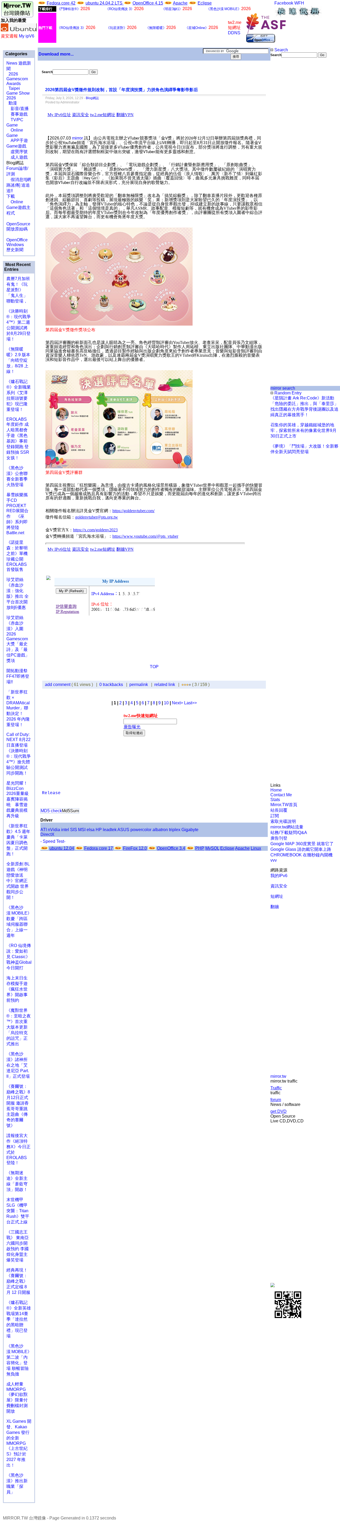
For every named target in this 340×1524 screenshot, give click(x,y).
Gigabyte (189, 829)
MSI (82, 829)
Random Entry (287, 393)
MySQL (212, 848)
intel (65, 829)
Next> (178, 703)
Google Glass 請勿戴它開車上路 (300, 849)
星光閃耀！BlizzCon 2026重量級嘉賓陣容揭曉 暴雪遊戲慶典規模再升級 (17, 799)
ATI (43, 829)
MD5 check (51, 811)
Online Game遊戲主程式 (18, 207)
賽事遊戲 (17, 114)
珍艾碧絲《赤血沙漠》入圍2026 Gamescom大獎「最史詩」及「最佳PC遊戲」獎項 (17, 639)
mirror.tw (278, 1076)
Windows (15, 244)
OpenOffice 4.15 (148, 3)
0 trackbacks (111, 684)
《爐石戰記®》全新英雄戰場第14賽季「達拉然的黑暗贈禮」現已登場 (18, 1319)
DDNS (234, 33)
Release (51, 793)
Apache (180, 3)
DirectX (47, 834)
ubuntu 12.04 (61, 848)
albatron (160, 829)
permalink (138, 684)
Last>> (190, 703)
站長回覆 (278, 810)
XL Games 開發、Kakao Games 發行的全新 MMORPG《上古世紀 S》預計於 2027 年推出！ (18, 1443)
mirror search (282, 388)
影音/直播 (17, 108)
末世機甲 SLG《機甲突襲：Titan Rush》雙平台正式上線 (17, 1210)
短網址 (276, 896)
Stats (275, 799)
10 (166, 703)
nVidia (54, 829)
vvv (273, 860)
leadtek (110, 829)
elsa (91, 829)
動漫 (12, 103)
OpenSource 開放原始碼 (18, 223)
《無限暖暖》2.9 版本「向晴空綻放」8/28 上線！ (18, 360)
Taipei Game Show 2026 (18, 93)
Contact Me (281, 795)
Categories (15, 54)
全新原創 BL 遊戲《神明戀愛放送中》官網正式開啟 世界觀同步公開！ (17, 881)
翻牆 (274, 906)
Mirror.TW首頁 (283, 804)
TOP (154, 666)
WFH (299, 3)
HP (99, 829)
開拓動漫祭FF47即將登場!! (17, 676)
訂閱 (274, 816)
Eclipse (205, 3)
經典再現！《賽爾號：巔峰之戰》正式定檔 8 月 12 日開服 (18, 1281)
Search (280, 50)
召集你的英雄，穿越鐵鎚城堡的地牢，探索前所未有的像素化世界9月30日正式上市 (303, 430)
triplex (174, 829)
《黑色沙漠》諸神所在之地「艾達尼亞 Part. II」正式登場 (18, 1065)
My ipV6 (26, 36)
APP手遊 (17, 140)
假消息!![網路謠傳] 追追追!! (18, 185)
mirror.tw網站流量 (286, 827)
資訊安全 (278, 886)
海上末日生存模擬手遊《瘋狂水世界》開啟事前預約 (17, 989)
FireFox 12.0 (135, 848)
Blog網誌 (92, 98)
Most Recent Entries (17, 267)
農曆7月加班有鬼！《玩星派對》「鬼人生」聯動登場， (18, 289)
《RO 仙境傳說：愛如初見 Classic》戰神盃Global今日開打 (19, 956)
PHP (199, 848)
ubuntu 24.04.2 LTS (105, 3)
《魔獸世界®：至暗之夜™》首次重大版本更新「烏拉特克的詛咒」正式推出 (18, 1027)
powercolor (140, 829)
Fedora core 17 (98, 848)
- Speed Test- (52, 841)
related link (164, 684)
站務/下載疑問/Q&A (288, 832)
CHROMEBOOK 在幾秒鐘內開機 (301, 855)
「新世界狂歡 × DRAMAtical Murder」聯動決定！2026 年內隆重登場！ (18, 708)
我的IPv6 (278, 875)
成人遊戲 (17, 157)
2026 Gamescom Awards (17, 79)
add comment (58, 684)
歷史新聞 (14, 249)
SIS (73, 829)
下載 (10, 196)
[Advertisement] (288, 146)
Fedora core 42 (61, 3)
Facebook (283, 3)
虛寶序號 (17, 151)
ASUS (123, 829)
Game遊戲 (16, 146)
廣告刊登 (278, 838)
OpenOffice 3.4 (171, 848)
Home (276, 790)
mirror (77, 138)
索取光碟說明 (283, 821)
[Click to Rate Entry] (182, 684)
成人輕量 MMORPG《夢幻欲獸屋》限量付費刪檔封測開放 (17, 1397)
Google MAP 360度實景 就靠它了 (302, 843)
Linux (256, 848)
